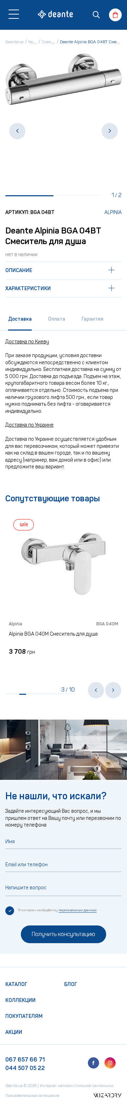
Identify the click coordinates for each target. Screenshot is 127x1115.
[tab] (20, 321)
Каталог (16, 984)
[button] (17, 131)
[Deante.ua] (55, 15)
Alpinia (113, 212)
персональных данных (78, 910)
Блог (70, 984)
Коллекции (20, 1000)
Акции (13, 1032)
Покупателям (24, 1016)
